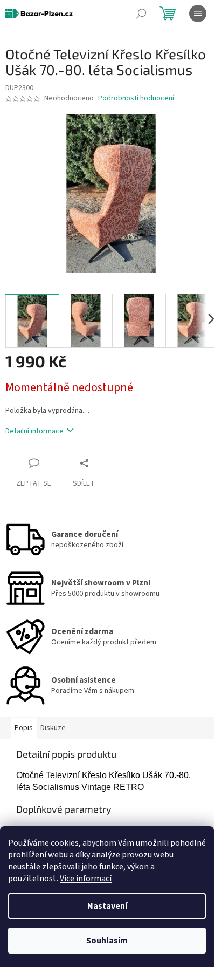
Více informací (86, 878)
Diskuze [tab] (53, 728)
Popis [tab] (24, 728)
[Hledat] (141, 13)
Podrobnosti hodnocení (136, 98)
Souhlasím (107, 940)
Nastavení (107, 906)
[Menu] (198, 13)
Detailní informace (34, 431)
